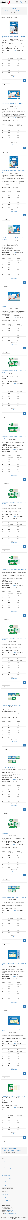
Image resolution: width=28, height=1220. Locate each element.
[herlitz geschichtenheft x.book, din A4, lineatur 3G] (14, 27)
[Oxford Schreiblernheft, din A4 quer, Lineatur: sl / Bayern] (14, 955)
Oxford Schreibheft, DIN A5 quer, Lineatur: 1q (13, 768)
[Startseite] (5, 2)
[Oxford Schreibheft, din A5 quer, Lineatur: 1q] (14, 759)
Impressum (4, 1165)
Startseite (4, 9)
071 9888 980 (9, 1210)
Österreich (4, 1198)
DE (7, 1201)
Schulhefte (18, 11)
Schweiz (4, 1201)
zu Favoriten (6, 85)
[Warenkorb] (21, 2)
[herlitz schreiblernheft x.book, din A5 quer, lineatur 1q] (14, 296)
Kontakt (3, 1162)
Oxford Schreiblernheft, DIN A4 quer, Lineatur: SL (14, 897)
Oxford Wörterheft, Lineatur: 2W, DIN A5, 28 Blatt (14, 1096)
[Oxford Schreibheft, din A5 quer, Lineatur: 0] (14, 697)
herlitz (14, 50)
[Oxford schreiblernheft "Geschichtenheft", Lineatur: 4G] (14, 823)
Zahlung (4, 1185)
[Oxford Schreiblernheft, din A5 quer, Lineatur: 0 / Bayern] (14, 1020)
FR (9, 1201)
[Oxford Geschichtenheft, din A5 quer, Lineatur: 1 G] (14, 561)
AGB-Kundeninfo (6, 1175)
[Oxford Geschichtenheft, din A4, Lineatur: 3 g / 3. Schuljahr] (14, 493)
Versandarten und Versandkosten (10, 1182)
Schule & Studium (13, 9)
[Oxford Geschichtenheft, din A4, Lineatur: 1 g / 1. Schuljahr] (14, 362)
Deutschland (5, 1194)
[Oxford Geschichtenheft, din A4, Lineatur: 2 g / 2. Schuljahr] (14, 428)
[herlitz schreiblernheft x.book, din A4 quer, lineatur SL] (14, 229)
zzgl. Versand (14, 76)
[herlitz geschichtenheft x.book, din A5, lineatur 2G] (14, 162)
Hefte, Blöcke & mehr (9, 11)
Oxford (14, 383)
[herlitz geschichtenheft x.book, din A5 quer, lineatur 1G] (14, 95)
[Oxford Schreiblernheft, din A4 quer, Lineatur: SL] (14, 889)
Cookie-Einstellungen (7, 1188)
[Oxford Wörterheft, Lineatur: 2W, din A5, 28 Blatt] (14, 1088)
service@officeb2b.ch (10, 1213)
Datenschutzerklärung (7, 1179)
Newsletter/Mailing (6, 1168)
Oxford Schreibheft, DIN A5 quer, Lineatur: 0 (12, 705)
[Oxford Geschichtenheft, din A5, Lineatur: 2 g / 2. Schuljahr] (14, 629)
